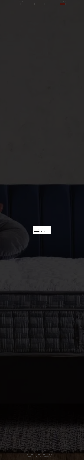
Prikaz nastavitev (47, 231)
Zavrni (42, 231)
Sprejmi (36, 231)
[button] (49, 226)
